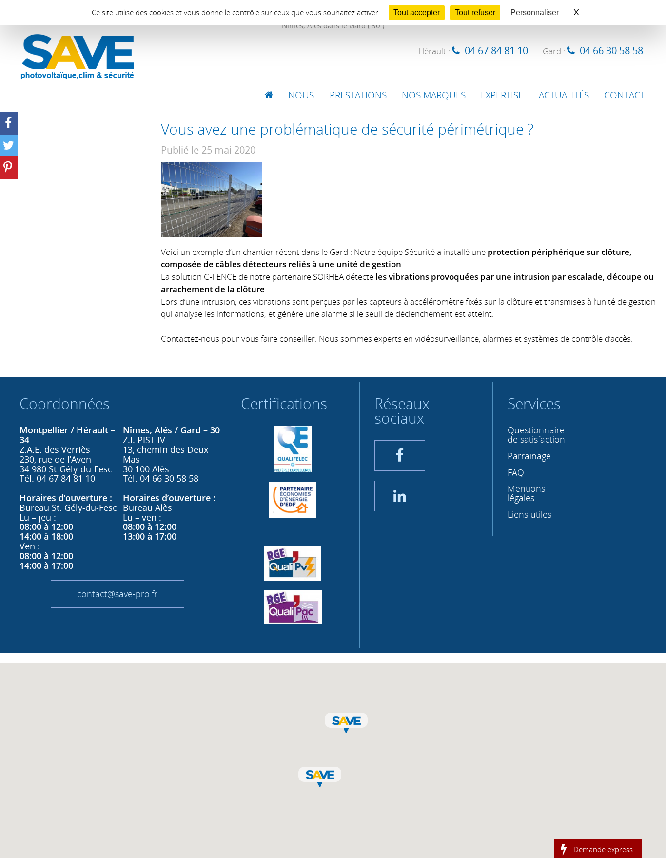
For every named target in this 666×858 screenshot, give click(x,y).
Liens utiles (529, 514)
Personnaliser (534, 12)
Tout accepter (416, 12)
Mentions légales (526, 493)
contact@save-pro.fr (117, 594)
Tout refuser (475, 12)
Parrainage (529, 456)
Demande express (603, 848)
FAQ (516, 472)
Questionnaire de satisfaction (536, 434)
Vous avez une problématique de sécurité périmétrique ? (347, 129)
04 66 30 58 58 (611, 50)
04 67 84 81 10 (496, 50)
